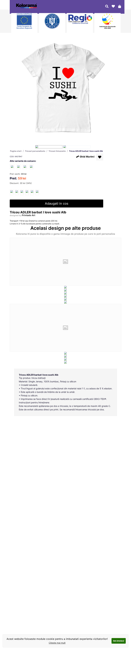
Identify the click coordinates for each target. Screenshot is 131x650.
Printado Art (28, 215)
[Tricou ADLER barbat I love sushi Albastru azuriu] (18, 166)
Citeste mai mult (57, 642)
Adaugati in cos (56, 203)
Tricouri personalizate (35, 151)
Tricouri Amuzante (57, 151)
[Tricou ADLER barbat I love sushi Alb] (12, 192)
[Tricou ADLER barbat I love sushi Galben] (31, 166)
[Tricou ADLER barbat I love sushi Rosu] (12, 166)
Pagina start (16, 151)
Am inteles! (118, 641)
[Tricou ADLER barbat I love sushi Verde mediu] (25, 166)
